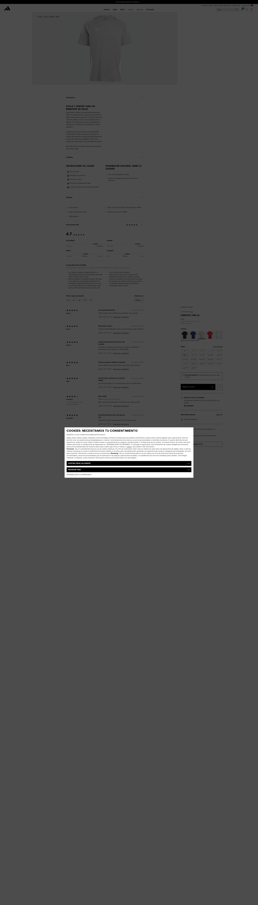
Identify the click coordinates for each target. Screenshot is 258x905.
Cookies (129, 447)
